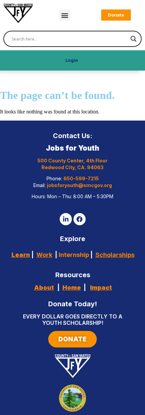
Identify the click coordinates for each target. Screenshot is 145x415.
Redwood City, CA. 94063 (72, 167)
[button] (64, 15)
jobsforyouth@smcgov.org (79, 185)
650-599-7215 (81, 178)
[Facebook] (80, 219)
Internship (73, 254)
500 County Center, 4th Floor (72, 160)
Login (71, 60)
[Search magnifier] (133, 39)
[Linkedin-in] (66, 219)
